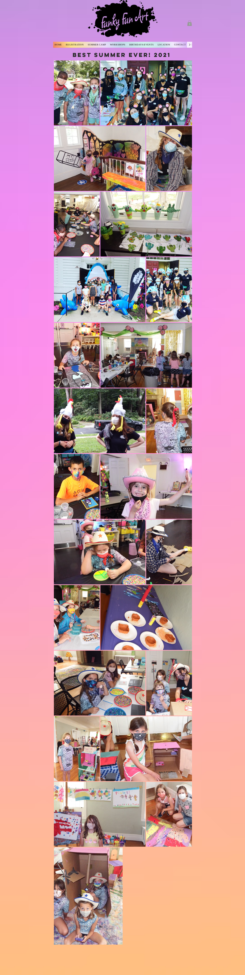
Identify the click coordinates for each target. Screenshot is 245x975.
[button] (189, 23)
